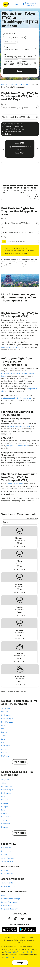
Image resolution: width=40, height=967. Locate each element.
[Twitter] (22, 918)
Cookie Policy (10, 957)
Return (24, 62)
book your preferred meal (19, 426)
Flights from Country (27, 940)
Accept (20, 963)
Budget (4, 237)
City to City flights (27, 937)
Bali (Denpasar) (7, 722)
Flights (14, 84)
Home (4, 84)
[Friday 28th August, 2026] (8, 185)
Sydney (4, 712)
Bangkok (5, 807)
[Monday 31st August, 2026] (18, 185)
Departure (8, 62)
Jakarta (4, 739)
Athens (4, 813)
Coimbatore (6, 824)
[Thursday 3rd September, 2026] (28, 185)
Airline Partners (7, 858)
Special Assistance (9, 902)
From (6, 47)
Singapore (5, 708)
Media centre (7, 851)
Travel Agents (7, 883)
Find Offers (19, 153)
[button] (14, 37)
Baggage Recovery (9, 909)
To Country (8, 937)
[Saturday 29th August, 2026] (11, 185)
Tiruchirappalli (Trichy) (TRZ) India (18, 57)
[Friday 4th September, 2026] (31, 185)
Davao (4, 732)
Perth (3, 725)
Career (4, 855)
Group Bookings (8, 886)
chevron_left (3, 149)
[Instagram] (15, 918)
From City (20, 942)
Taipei (3, 736)
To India (24, 84)
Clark (3, 749)
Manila (4, 753)
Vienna (4, 820)
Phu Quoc (5, 803)
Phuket (4, 827)
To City (16, 937)
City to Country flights (10, 940)
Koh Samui (6, 817)
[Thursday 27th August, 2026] (4, 185)
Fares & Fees (6, 905)
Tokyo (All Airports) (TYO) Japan (17, 50)
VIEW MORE (20, 762)
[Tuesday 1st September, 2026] (21, 185)
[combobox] (19, 108)
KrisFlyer (5, 870)
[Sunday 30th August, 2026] (14, 185)
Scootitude (6, 848)
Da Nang (5, 756)
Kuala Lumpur (7, 719)
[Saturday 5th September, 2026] (35, 185)
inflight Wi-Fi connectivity (17, 446)
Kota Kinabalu (7, 746)
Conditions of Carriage (10, 899)
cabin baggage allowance (12, 347)
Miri (2, 729)
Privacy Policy (10, 952)
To (5, 54)
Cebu (3, 742)
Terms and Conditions (26, 952)
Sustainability (7, 861)
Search (20, 71)
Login (17, 4)
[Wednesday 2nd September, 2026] (25, 185)
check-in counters (15, 484)
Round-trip (8, 33)
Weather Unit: (32, 518)
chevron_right (37, 149)
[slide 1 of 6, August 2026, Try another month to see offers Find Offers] (19, 149)
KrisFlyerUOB (7, 874)
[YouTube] (29, 918)
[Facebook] (9, 918)
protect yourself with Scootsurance (16, 398)
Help (3, 895)
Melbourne (6, 715)
